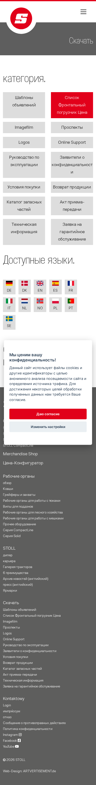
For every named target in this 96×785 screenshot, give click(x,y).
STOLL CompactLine (18, 445)
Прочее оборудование (19, 524)
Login (7, 705)
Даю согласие (48, 414)
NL (24, 308)
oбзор (7, 483)
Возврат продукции (72, 187)
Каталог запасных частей (24, 206)
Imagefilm (24, 127)
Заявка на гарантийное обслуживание (72, 232)
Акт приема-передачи (72, 206)
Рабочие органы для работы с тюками (31, 500)
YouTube (9, 746)
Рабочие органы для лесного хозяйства (33, 512)
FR (71, 290)
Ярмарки (10, 590)
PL (55, 308)
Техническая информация (24, 228)
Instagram (11, 735)
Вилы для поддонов (18, 506)
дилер (8, 555)
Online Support (72, 142)
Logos (24, 142)
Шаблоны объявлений (24, 101)
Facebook (10, 740)
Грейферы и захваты (19, 495)
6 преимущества (15, 573)
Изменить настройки (48, 427)
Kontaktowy (13, 699)
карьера (9, 561)
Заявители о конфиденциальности (72, 164)
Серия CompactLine (18, 530)
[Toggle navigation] (83, 11)
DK (24, 290)
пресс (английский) (18, 584)
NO (40, 308)
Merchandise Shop (20, 454)
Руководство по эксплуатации (24, 161)
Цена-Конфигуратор (23, 463)
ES (55, 290)
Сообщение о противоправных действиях (34, 723)
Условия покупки (24, 187)
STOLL (9, 548)
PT (71, 308)
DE (9, 290)
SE (9, 326)
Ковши (8, 489)
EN (40, 290)
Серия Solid (12, 536)
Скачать (11, 603)
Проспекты (72, 127)
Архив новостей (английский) (25, 579)
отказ (7, 717)
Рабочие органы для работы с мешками (33, 518)
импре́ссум (11, 711)
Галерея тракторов (17, 567)
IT (9, 308)
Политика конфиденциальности (27, 729)
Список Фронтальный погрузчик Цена (72, 105)
